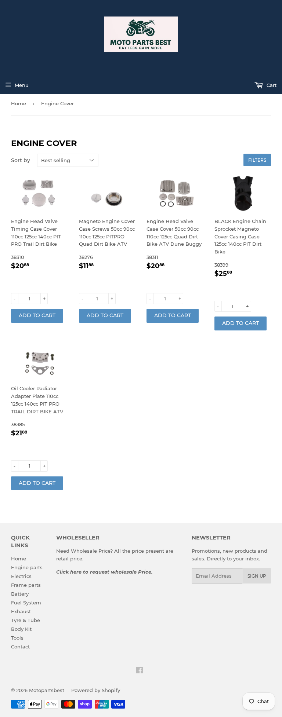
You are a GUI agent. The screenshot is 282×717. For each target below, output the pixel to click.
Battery (20, 594)
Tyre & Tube (25, 620)
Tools (17, 638)
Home (18, 103)
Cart (270, 85)
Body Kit (21, 629)
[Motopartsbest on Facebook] (139, 671)
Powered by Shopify (95, 690)
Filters (257, 160)
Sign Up (256, 576)
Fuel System (26, 603)
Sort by (20, 160)
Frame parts (26, 585)
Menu (22, 85)
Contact (20, 647)
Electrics (21, 576)
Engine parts (27, 567)
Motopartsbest (46, 690)
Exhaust (21, 611)
